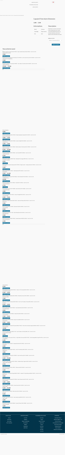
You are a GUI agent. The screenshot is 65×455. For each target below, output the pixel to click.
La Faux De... (5, 165)
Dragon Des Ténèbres (6, 159)
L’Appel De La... (5, 350)
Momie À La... (5, 201)
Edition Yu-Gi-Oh (51, 38)
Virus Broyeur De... (6, 356)
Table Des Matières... (6, 64)
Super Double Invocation (7, 52)
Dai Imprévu (5, 344)
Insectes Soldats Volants (7, 332)
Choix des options (6, 68)
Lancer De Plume (5, 314)
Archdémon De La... (6, 177)
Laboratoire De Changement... (8, 58)
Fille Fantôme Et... (6, 326)
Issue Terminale (5, 207)
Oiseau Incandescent (6, 183)
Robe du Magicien (5, 130)
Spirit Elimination (5, 213)
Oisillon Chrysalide (6, 404)
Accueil (1, 15)
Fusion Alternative (6, 308)
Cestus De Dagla (5, 195)
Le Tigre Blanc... (5, 338)
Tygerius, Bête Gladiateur (7, 362)
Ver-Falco (4, 392)
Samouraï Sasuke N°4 (6, 219)
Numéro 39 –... (5, 374)
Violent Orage (5, 386)
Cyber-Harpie (5, 398)
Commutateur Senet (6, 189)
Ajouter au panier (56, 44)
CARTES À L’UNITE (35, 2)
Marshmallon (5, 171)
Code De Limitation (6, 153)
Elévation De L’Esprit (6, 368)
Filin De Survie (5, 320)
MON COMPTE (35, 7)
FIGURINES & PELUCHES (33, 4)
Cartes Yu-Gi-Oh (10, 15)
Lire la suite (5, 163)
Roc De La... (4, 302)
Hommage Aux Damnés (6, 290)
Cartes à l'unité (5, 15)
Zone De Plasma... (5, 380)
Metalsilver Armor (6, 296)
